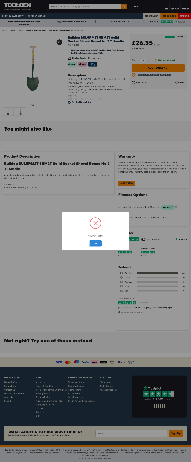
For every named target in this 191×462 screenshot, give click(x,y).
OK (95, 243)
